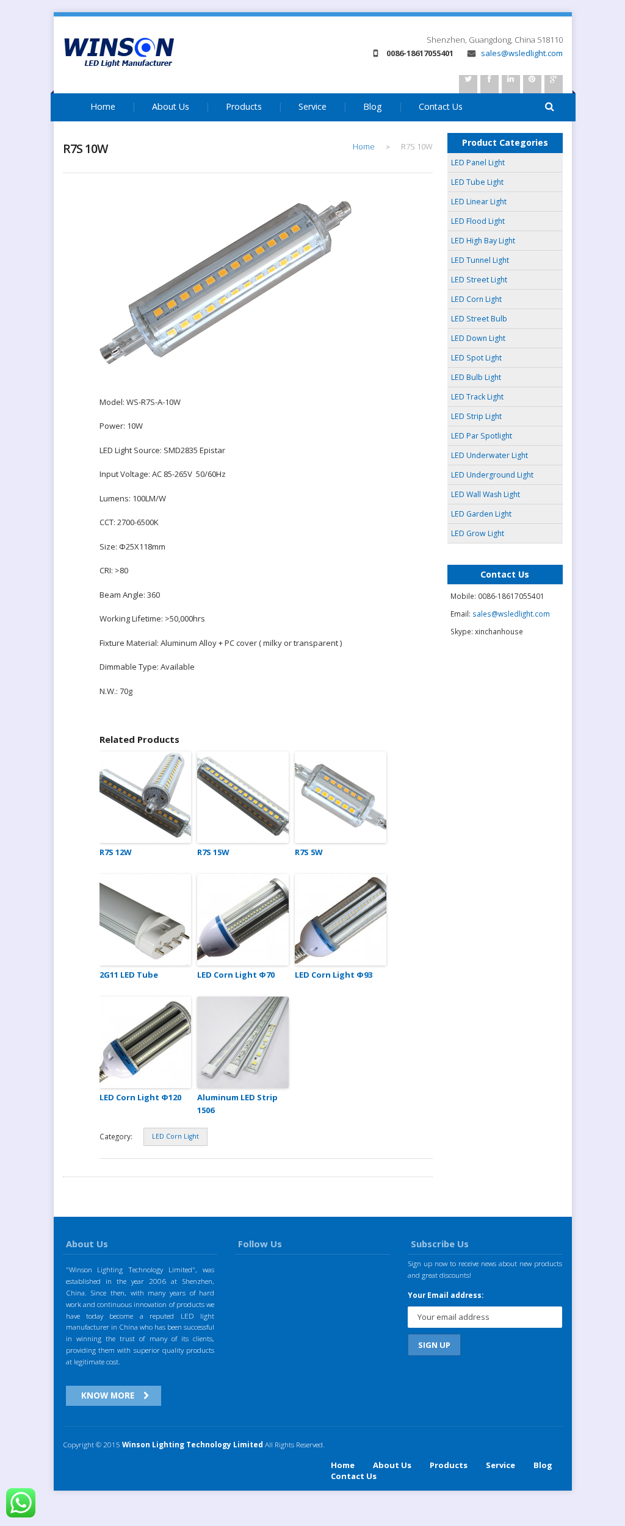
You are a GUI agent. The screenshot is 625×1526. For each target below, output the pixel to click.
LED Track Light (477, 397)
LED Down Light (478, 338)
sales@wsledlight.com (521, 53)
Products (244, 106)
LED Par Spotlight (481, 436)
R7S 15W (213, 852)
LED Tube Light (477, 182)
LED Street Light (479, 279)
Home (102, 106)
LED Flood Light (478, 221)
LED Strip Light (476, 416)
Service (312, 106)
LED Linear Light (479, 201)
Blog (372, 106)
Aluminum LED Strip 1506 (237, 1104)
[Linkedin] (511, 84)
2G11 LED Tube (128, 974)
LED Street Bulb (479, 318)
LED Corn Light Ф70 (236, 974)
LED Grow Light (477, 533)
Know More (107, 1395)
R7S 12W (115, 852)
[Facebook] (489, 84)
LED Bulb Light (476, 377)
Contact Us (354, 1475)
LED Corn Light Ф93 (333, 974)
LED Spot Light (476, 358)
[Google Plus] (553, 84)
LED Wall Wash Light (485, 494)
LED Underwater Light (489, 455)
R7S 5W (309, 852)
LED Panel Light (478, 162)
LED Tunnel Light (480, 260)
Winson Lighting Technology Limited (192, 1444)
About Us (170, 106)
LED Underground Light (492, 475)
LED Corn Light (175, 1136)
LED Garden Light (481, 514)
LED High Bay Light (483, 240)
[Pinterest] (532, 84)
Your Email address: (445, 1295)
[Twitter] (468, 84)
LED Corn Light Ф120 (140, 1097)
